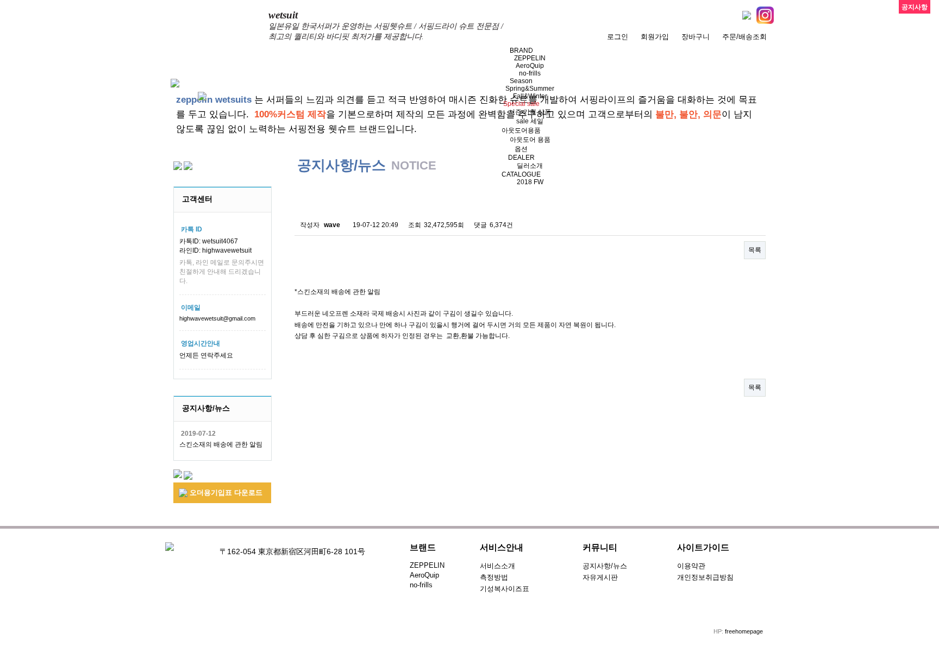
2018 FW (530, 182)
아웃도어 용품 (530, 139)
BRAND (521, 50)
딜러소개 (530, 166)
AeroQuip (530, 66)
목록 (754, 250)
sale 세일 (529, 121)
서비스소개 (497, 566)
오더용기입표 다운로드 (224, 492)
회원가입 (655, 37)
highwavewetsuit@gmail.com (217, 318)
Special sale (521, 104)
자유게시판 (600, 577)
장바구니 (695, 37)
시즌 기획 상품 (530, 112)
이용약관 (691, 566)
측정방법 (494, 577)
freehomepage (744, 631)
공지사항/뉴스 (605, 566)
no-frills (530, 73)
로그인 (617, 37)
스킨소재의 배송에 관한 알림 (220, 444)
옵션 (521, 149)
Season (521, 81)
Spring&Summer (529, 88)
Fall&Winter (530, 96)
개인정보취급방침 (705, 577)
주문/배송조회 (744, 37)
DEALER (521, 157)
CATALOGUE (521, 174)
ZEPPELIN (530, 58)
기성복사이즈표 (504, 589)
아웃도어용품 (521, 130)
